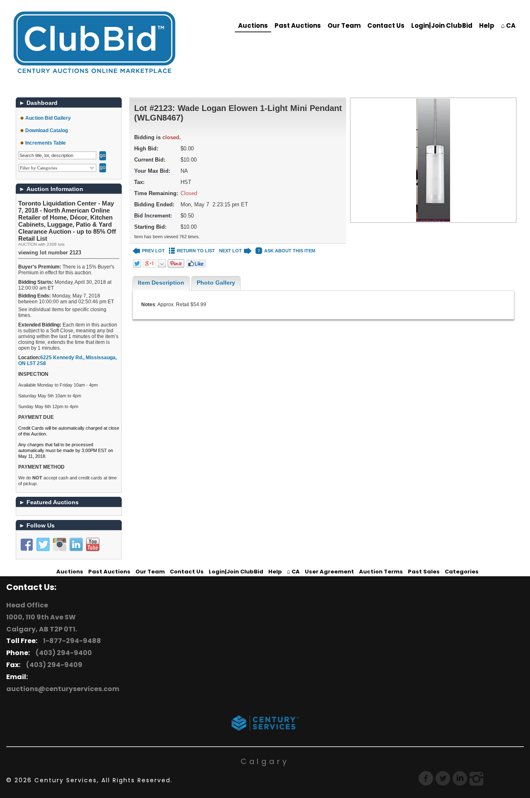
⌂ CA (508, 25)
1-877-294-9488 (71, 641)
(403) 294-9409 (53, 665)
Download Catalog (46, 130)
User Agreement (329, 572)
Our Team (344, 25)
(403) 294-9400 (62, 653)
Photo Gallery (216, 282)
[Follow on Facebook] (26, 544)
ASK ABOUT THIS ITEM (289, 250)
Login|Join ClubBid (441, 25)
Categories (462, 572)
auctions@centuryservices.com (62, 689)
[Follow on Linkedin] (76, 544)
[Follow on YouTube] (92, 544)
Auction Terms (381, 572)
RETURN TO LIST (196, 250)
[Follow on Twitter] (43, 544)
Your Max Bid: (152, 171)
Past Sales (424, 572)
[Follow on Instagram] (59, 544)
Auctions (253, 25)
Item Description (161, 282)
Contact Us (386, 25)
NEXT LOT (230, 250)
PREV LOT (153, 250)
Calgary (265, 761)
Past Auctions (298, 25)
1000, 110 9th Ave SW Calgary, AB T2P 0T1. (41, 623)
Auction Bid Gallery (48, 118)
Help (486, 25)
